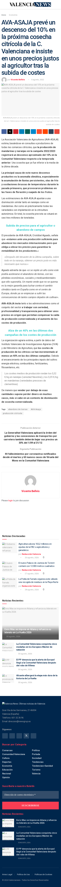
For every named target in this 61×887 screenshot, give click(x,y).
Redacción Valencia (31, 554)
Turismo (36, 770)
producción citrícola (12, 413)
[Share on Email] (57, 131)
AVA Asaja (36, 409)
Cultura (5, 758)
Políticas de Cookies (43, 874)
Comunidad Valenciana (13, 754)
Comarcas (7, 750)
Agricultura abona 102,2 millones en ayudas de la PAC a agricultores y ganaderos (35, 547)
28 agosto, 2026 (31, 590)
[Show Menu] (3, 4)
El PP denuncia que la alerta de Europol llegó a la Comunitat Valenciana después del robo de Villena (36, 663)
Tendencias (38, 762)
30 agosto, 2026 (13, 636)
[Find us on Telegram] (19, 735)
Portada (36, 754)
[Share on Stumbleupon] (39, 131)
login (10, 500)
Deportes (6, 762)
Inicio (3, 15)
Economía (13, 15)
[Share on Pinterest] (15, 131)
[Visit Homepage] (30, 4)
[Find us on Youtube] (33, 735)
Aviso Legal (7, 874)
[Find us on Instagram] (12, 735)
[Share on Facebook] (4, 131)
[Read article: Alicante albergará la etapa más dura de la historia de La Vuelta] (8, 678)
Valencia (36, 773)
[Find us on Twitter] (26, 735)
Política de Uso (23, 874)
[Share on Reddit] (45, 131)
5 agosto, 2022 (37, 79)
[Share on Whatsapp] (27, 131)
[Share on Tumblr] (51, 131)
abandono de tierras (18, 409)
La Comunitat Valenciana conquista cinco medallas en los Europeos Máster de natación (36, 647)
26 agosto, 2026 (31, 557)
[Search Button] (57, 4)
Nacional (6, 773)
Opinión (6, 777)
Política (36, 750)
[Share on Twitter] (10, 131)
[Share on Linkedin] (21, 131)
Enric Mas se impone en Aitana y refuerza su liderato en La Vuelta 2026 (27, 631)
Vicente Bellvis (18, 79)
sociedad (36, 758)
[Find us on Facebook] (5, 735)
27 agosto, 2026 (31, 573)
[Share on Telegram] (33, 131)
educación (7, 770)
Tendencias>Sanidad (42, 766)
